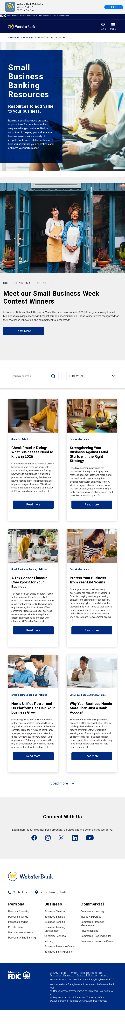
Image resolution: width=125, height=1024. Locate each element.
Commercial (92, 904)
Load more (59, 783)
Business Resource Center (59, 946)
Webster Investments (20, 932)
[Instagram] (48, 838)
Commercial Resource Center (97, 941)
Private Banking (89, 930)
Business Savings (54, 916)
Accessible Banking (87, 975)
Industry (49, 941)
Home (11, 37)
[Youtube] (90, 837)
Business (53, 904)
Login (103, 29)
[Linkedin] (75, 838)
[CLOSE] (2, 7)
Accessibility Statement (62, 975)
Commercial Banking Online (96, 936)
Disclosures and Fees (91, 973)
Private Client (15, 927)
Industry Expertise (91, 916)
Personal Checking (18, 911)
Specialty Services (55, 936)
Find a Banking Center (54, 892)
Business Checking (55, 911)
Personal (17, 904)
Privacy (73, 973)
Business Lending (54, 921)
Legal (64, 973)
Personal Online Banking (22, 937)
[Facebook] (34, 838)
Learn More (23, 331)
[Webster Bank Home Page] (21, 26)
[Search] (53, 376)
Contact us (20, 892)
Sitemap (104, 975)
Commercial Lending (92, 911)
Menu (113, 29)
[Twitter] (61, 837)
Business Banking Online (58, 951)
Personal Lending (18, 921)
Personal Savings (18, 916)
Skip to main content (23, 4)
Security (54, 973)
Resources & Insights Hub (27, 37)
